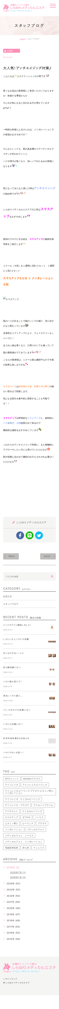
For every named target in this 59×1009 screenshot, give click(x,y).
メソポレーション (13, 829)
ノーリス (39, 817)
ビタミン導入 (11, 823)
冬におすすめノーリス (13, 653)
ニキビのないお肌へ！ (13, 753)
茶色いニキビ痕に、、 (13, 696)
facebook (20, 535)
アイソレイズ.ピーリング (34, 784)
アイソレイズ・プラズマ (17, 805)
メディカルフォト (35, 829)
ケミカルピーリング (32, 811)
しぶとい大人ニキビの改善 (16, 639)
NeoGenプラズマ (31, 778)
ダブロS (26, 817)
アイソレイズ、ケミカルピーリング (22, 799)
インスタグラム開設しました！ (17, 625)
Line (30, 535)
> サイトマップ (10, 979)
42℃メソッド (12, 778)
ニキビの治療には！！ (13, 724)
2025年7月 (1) (18, 872)
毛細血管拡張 (11, 847)
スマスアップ (11, 817)
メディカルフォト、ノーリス (19, 835)
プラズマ (42, 823)
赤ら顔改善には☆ (12, 667)
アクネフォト (11, 811)
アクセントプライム (43, 805)
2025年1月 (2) (18, 877)
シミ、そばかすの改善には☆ (17, 710)
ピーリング (27, 823)
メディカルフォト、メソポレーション (23, 841)
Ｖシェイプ (38, 847)
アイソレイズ (11, 784)
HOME (22, 39)
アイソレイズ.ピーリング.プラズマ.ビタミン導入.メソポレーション (29, 791)
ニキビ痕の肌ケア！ (12, 682)
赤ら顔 (25, 847)
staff (10, 51)
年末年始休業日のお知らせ (16, 738)
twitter (39, 535)
